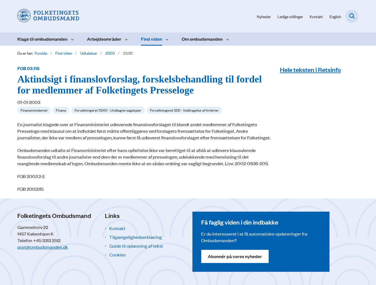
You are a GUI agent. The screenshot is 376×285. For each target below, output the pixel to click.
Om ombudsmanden (202, 39)
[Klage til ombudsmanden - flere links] (72, 39)
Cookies (117, 254)
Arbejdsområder (104, 39)
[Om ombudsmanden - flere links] (227, 39)
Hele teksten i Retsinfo (310, 69)
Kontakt (117, 228)
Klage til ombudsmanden (42, 39)
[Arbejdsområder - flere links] (126, 39)
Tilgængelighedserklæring (135, 237)
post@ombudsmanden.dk (42, 247)
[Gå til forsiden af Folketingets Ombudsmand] (48, 16)
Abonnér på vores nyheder (235, 256)
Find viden (151, 39)
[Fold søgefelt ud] (352, 16)
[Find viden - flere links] (166, 39)
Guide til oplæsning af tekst (136, 246)
